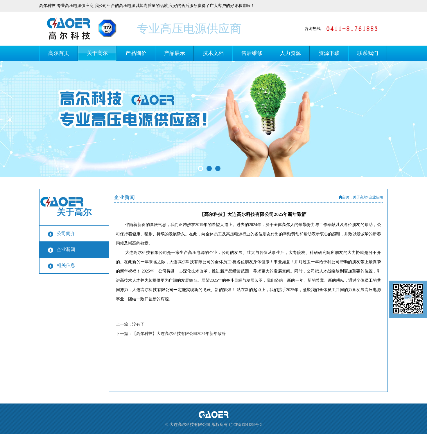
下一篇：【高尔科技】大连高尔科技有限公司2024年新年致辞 (171, 333)
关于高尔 (97, 53)
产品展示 (174, 53)
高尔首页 (58, 53)
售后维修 (251, 53)
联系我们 (367, 53)
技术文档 (213, 53)
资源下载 (329, 53)
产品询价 (135, 53)
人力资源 (290, 53)
